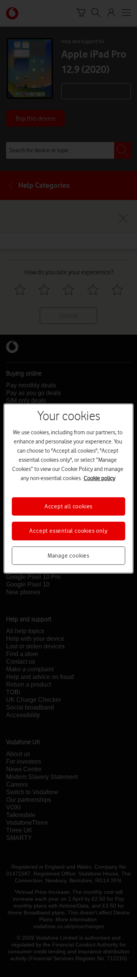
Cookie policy (99, 478)
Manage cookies (68, 555)
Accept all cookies (68, 506)
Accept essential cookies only (68, 530)
